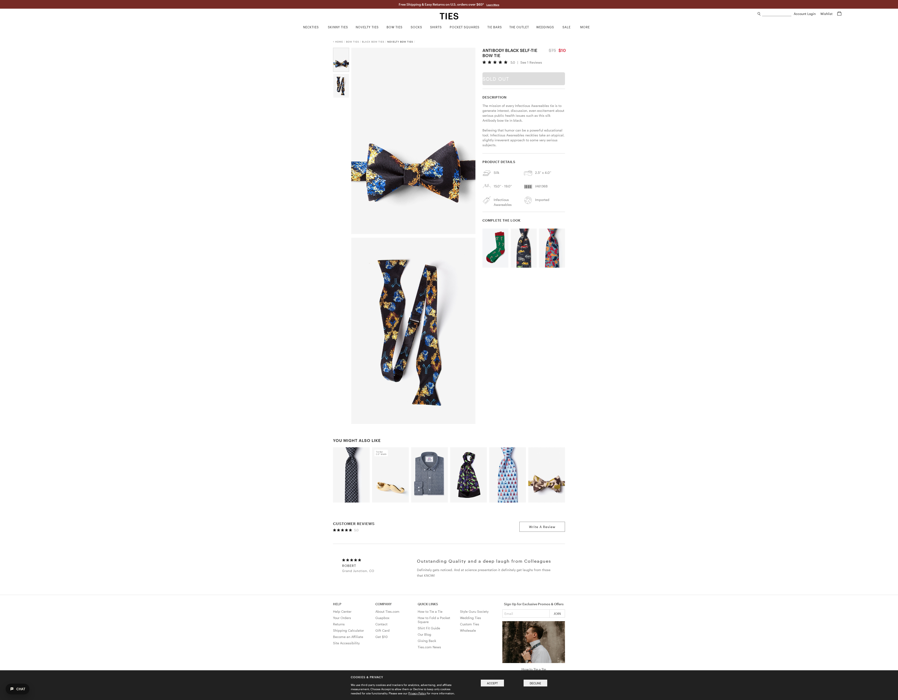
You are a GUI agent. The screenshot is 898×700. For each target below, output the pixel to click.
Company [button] (383, 604)
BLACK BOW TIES (373, 41)
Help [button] (337, 604)
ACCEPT (492, 683)
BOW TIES (352, 41)
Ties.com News (429, 647)
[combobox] (776, 14)
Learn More (492, 4)
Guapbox (382, 618)
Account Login (805, 14)
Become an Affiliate (348, 637)
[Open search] (759, 14)
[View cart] (839, 14)
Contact (381, 624)
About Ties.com (387, 611)
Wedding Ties (470, 618)
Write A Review (542, 527)
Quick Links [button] (428, 604)
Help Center (342, 611)
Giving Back (427, 641)
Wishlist (826, 14)
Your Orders (342, 618)
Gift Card (382, 630)
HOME (339, 41)
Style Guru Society (474, 611)
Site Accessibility (346, 643)
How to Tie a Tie (430, 611)
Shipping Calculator (348, 630)
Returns (339, 624)
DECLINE (535, 683)
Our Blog (424, 634)
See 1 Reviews (531, 62)
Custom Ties (469, 624)
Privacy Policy (417, 693)
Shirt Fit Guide (429, 628)
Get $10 (381, 637)
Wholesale (468, 630)
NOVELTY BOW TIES (400, 41)
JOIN (557, 614)
